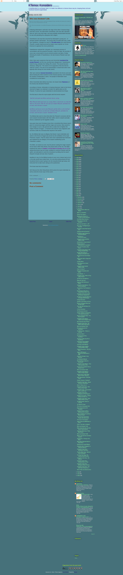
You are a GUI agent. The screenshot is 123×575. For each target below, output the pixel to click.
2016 (77, 175)
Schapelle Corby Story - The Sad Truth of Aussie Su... (83, 467)
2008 (77, 190)
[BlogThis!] (49, 179)
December (79, 197)
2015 (77, 177)
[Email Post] (45, 178)
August (79, 204)
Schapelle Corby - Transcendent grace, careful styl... (84, 390)
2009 (77, 188)
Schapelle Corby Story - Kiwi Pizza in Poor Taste (83, 387)
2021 (77, 166)
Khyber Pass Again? (81, 214)
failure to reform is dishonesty (82, 484)
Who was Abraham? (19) (82, 426)
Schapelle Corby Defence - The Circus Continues (84, 286)
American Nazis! (80, 333)
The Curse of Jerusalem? (82, 419)
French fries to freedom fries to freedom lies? (84, 367)
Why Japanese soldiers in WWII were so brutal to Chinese (86, 89)
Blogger (75, 572)
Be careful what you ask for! (87, 107)
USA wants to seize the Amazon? (82, 221)
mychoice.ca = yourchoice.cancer (81, 237)
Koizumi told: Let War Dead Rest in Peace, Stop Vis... (83, 375)
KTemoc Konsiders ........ (43, 5)
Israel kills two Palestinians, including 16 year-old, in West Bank (87, 143)
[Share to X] (50, 179)
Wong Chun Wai (79, 525)
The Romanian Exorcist (82, 311)
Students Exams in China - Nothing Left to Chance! (83, 411)
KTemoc (84, 45)
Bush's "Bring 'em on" (82, 385)
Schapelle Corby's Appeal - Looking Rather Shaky (83, 347)
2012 (77, 183)
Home (50, 221)
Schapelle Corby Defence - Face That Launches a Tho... (84, 364)
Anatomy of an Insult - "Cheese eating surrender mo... (84, 396)
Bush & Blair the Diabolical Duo (84, 469)
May (78, 471)
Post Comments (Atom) (53, 225)
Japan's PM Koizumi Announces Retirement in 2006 (83, 353)
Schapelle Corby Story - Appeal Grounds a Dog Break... (84, 383)
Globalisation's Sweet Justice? (84, 242)
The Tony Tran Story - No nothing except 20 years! (83, 455)
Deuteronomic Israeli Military (83, 444)
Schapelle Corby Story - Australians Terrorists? (82, 450)
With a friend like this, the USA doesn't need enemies (84, 429)
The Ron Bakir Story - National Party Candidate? (83, 453)
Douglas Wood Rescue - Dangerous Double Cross (83, 253)
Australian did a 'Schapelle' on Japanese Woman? (84, 447)
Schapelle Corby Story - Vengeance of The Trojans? (83, 393)
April (78, 473)
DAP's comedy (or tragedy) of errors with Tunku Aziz (87, 99)
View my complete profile (80, 55)
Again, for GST (84, 124)
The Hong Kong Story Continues (82, 336)
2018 (77, 172)
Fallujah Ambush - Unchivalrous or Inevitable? (83, 244)
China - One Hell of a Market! (83, 424)
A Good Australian (81, 309)
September (79, 202)
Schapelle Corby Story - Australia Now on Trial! (82, 461)
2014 (77, 179)
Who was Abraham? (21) (82, 326)
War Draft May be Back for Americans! (82, 361)
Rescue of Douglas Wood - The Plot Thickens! (84, 316)
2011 (77, 184)
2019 (77, 170)
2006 (77, 193)
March (78, 475)
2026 (77, 157)
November (79, 199)
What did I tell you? (81, 280)
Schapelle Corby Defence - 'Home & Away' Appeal (83, 372)
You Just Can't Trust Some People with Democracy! (83, 417)
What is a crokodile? (81, 212)
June (78, 208)
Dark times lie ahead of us (86, 62)
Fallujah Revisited (81, 299)
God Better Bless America (82, 219)
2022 (77, 164)
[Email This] (48, 179)
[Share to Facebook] (52, 179)
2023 (77, 163)
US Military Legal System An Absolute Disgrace (83, 234)
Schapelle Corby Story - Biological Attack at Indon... (83, 464)
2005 (77, 195)
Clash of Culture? (81, 269)
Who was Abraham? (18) (82, 433)
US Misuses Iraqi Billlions (83, 278)
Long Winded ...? (81, 273)
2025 (77, 159)
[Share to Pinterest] (53, 179)
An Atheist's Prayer (81, 404)
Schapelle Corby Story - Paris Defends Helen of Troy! (83, 399)
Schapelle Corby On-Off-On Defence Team (83, 240)
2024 (77, 161)
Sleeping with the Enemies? (83, 231)
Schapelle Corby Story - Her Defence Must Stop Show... (83, 324)
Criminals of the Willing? (82, 344)
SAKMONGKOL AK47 (81, 515)
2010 (77, 186)
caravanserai (79, 483)
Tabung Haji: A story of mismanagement (84, 526)
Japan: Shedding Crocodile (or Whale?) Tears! (84, 414)
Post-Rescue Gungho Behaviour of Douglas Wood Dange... (84, 297)
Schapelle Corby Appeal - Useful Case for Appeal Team (84, 319)
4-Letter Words (80, 261)
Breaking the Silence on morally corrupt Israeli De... (83, 217)
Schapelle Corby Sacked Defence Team (82, 267)
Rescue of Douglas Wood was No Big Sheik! (83, 304)
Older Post (68, 221)
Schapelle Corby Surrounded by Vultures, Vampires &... (83, 294)
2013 (77, 181)
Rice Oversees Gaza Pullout (83, 321)
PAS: (86, 116)
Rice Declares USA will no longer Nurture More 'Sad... (83, 291)
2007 (77, 192)
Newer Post (33, 221)
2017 (77, 173)
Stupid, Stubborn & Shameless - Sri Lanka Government (84, 313)
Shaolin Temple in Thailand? (83, 380)
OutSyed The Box (80, 493)
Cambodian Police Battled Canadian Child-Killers (83, 342)
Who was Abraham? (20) (82, 369)
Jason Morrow (65, 572)
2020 (77, 168)
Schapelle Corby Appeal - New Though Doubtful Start (83, 250)
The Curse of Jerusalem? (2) (83, 406)
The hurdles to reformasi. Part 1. (83, 516)
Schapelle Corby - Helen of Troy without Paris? (84, 276)
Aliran (77, 505)
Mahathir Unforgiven (85, 133)
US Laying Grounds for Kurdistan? (82, 329)
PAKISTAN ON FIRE (86, 494)
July (78, 206)
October (79, 200)
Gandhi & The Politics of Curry (84, 301)
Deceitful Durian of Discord (87, 80)
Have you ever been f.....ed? (83, 223)
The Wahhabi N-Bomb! (82, 359)
